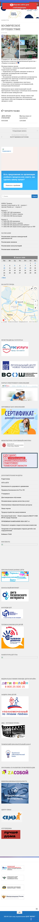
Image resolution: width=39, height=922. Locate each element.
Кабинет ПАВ (6, 534)
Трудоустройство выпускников (13, 512)
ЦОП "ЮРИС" (30, 916)
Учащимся (5, 494)
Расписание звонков (9, 242)
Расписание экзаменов (10, 249)
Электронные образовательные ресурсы (16, 505)
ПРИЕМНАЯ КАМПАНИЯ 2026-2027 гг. (15, 521)
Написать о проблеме (13, 185)
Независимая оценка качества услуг (15, 501)
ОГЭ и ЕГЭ (5, 483)
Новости (5, 20)
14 (25, 268)
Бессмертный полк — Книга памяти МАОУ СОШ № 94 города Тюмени (19, 517)
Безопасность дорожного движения (15, 486)
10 (4, 268)
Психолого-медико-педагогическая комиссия (19, 525)
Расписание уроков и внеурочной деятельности (14, 237)
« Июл (3, 278)
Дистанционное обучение (11, 497)
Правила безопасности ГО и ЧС (13, 490)
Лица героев (6, 508)
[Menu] (36, 4)
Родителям (5, 479)
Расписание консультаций (11, 246)
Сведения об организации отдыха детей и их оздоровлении (18, 529)
